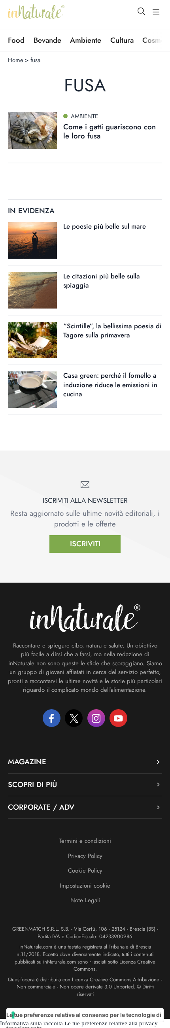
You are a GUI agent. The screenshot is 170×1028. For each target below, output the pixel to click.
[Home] (36, 11)
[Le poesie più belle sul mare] (32, 240)
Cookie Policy (85, 870)
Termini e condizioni (85, 841)
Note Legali (85, 900)
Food (16, 40)
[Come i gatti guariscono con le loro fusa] (32, 130)
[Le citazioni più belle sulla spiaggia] (32, 290)
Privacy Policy (85, 856)
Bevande (47, 40)
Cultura (122, 40)
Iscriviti (85, 543)
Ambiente (85, 40)
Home (15, 60)
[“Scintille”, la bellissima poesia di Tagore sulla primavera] (32, 340)
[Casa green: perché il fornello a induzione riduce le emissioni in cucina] (32, 389)
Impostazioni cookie (85, 885)
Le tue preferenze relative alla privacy (111, 1023)
